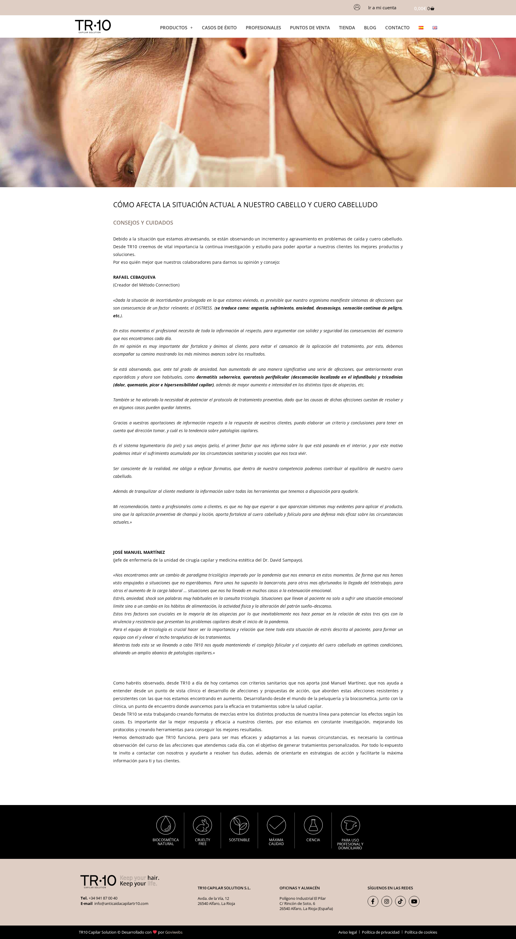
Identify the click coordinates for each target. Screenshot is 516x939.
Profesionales (263, 28)
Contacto (397, 28)
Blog (370, 28)
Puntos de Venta (310, 28)
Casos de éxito (219, 28)
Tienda (347, 28)
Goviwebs (173, 932)
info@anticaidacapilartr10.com (120, 903)
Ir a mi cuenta (382, 7)
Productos (173, 28)
